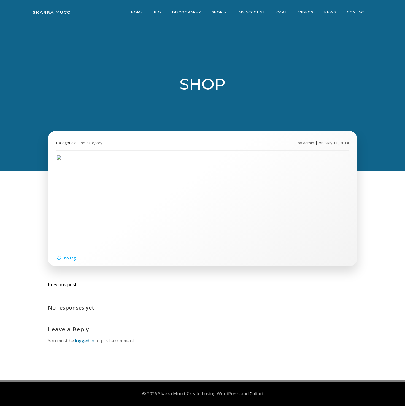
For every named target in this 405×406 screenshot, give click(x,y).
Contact (357, 12)
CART (281, 12)
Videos (305, 12)
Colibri (256, 394)
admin (308, 142)
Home (137, 12)
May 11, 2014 (337, 142)
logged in (84, 341)
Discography (186, 12)
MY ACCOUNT (252, 12)
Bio (157, 12)
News (330, 12)
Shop (217, 12)
